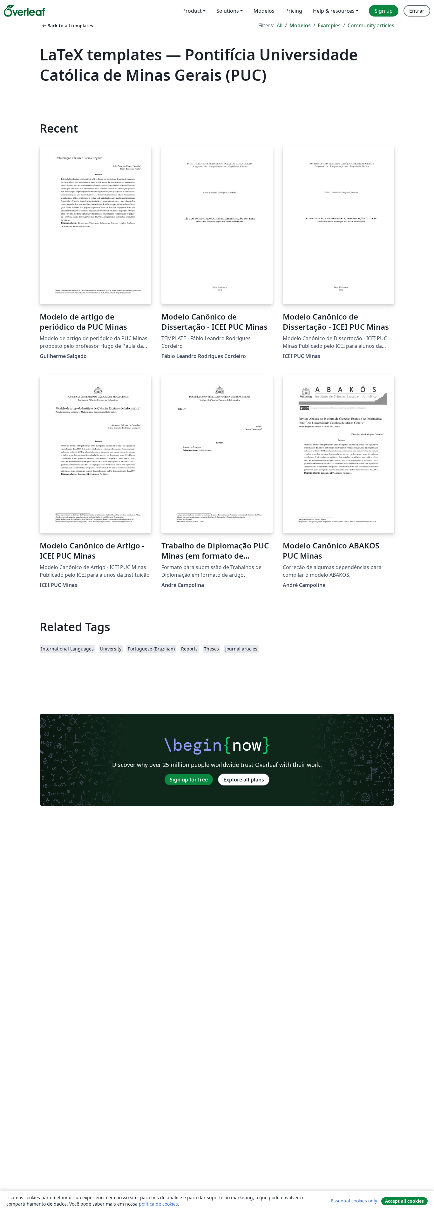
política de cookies (158, 1204)
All (279, 25)
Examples (329, 25)
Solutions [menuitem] (227, 10)
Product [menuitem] (192, 10)
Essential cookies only (354, 1201)
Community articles (371, 25)
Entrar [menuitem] (416, 10)
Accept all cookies (404, 1201)
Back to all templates (67, 26)
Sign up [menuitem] (384, 10)
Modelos (300, 25)
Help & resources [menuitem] (334, 10)
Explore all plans (243, 779)
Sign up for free (189, 779)
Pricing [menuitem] (293, 10)
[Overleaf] (24, 11)
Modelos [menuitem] (264, 10)
